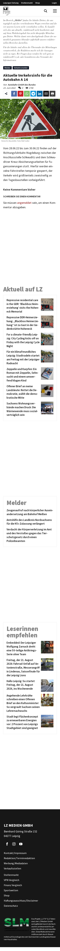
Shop (37, 3)
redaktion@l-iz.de (11, 56)
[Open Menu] (55, 11)
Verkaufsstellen (12, 868)
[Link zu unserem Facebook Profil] (7, 844)
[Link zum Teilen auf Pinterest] (20, 94)
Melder (7, 68)
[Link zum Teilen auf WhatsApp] (27, 94)
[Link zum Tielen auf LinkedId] (40, 94)
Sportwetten (11, 890)
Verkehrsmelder (21, 68)
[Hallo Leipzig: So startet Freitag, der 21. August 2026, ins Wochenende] (46, 685)
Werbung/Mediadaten (16, 863)
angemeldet (24, 203)
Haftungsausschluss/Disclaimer (21, 900)
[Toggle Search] (45, 11)
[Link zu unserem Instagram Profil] (14, 844)
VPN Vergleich (11, 880)
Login (54, 3)
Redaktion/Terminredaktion (19, 858)
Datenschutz (11, 905)
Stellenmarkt (27, 3)
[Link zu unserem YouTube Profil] (21, 844)
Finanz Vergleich (13, 885)
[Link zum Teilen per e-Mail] (46, 94)
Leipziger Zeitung (11, 3)
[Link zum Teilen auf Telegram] (33, 94)
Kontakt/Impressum (15, 853)
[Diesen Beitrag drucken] (52, 94)
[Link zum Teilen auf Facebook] (14, 94)
